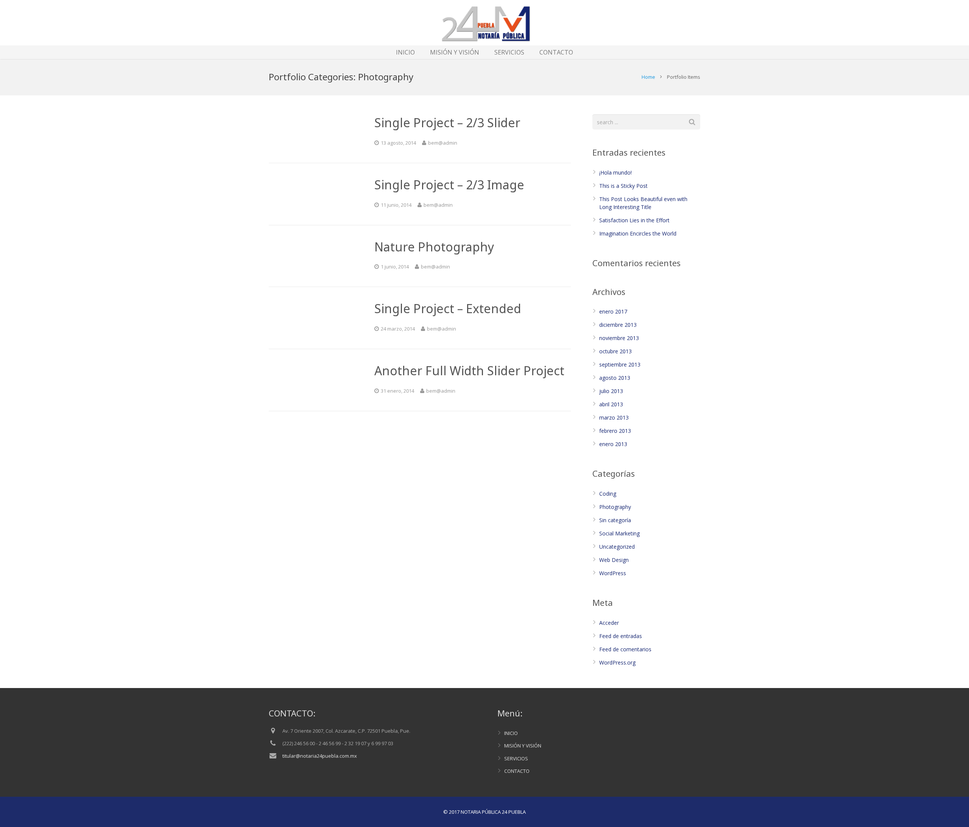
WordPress (612, 573)
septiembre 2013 (619, 364)
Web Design (614, 559)
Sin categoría (615, 520)
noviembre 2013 (619, 338)
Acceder (609, 622)
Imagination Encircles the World (637, 233)
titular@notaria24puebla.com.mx (319, 755)
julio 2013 (611, 391)
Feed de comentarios (625, 649)
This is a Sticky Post (623, 185)
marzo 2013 (614, 417)
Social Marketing (619, 533)
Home (648, 76)
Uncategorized (617, 546)
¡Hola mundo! (615, 172)
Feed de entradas (620, 636)
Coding (607, 493)
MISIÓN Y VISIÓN (522, 745)
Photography (615, 506)
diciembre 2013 (618, 324)
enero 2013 (613, 444)
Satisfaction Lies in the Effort (634, 220)
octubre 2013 (615, 351)
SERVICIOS (516, 758)
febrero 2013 (615, 430)
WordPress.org (617, 662)
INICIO (511, 733)
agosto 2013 (614, 377)
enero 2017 (613, 311)
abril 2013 (611, 404)
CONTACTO (517, 771)
